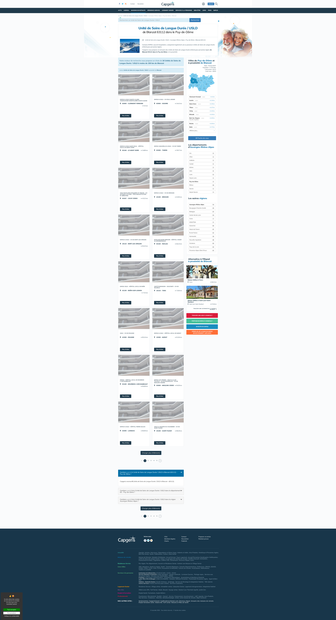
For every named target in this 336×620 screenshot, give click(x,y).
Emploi (215, 10)
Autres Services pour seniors (159, 583)
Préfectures (200, 567)
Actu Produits (193, 552)
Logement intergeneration (193, 586)
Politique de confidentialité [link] (11, 616)
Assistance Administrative (154, 577)
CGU (165, 537)
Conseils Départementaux (187, 567)
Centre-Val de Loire (201, 215)
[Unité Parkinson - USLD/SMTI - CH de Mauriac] (168, 271)
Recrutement (152, 596)
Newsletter (140, 4)
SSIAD (171, 576)
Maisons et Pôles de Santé (179, 602)
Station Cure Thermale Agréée (188, 590)
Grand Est (201, 226)
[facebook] (119, 4)
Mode (160, 590)
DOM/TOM (201, 222)
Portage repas (198, 574)
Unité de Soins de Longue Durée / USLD (151, 559)
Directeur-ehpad (184, 601)
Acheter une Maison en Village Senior (189, 563)
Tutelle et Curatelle (145, 570)
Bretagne (201, 211)
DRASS (207, 567)
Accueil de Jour (171, 557)
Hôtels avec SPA (144, 590)
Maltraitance (205, 568)
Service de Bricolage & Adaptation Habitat (189, 582)
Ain (201, 153)
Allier (201, 157)
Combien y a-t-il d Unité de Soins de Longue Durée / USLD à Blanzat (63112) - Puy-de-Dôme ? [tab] (148, 473)
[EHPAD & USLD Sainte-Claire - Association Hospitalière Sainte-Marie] (134, 84)
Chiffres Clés (165, 560)
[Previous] (141, 460)
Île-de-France (201, 233)
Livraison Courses (187, 574)
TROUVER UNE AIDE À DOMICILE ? (202, 315)
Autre (192, 560)
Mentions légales (169, 539)
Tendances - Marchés (155, 598)
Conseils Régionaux (172, 567)
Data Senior (172, 554)
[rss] (125, 4)
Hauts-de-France (201, 229)
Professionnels (123, 596)
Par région (142, 563)
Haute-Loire (201, 178)
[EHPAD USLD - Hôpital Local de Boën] (134, 271)
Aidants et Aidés (182, 552)
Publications (158, 554)
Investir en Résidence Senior (167, 563)
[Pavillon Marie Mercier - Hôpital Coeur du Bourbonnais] (168, 225)
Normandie (201, 236)
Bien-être (197, 10)
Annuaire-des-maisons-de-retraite (202, 601)
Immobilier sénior (166, 586)
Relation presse (203, 539)
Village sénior (155, 586)
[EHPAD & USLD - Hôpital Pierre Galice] (134, 412)
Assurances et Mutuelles (170, 568)
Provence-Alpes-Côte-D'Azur (201, 250)
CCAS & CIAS (161, 573)
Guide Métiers (160, 593)
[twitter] (122, 4)
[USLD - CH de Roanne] (134, 318)
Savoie (201, 188)
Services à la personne (184, 10)
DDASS (213, 567)
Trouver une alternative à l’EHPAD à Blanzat (205, 309)
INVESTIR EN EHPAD (202, 326)
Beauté (165, 590)
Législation (156, 560)
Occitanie (201, 243)
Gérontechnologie (168, 598)
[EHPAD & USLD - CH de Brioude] (168, 178)
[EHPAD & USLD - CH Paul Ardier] (168, 84)
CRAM (141, 568)
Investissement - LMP (191, 596)
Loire (201, 174)
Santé (152, 554)
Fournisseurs (143, 596)
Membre (204, 4)
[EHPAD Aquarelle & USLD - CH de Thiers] (168, 131)
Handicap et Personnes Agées (208, 552)
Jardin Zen (202, 590)
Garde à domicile (174, 574)
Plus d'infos (125, 115)
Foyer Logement (182, 557)
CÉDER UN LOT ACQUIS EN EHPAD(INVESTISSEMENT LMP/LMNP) (202, 332)
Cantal (201, 164)
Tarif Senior (154, 590)
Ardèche (201, 160)
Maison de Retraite (145, 557)
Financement (178, 596)
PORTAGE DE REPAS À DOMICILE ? (202, 321)
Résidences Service (124, 563)
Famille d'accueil (193, 559)
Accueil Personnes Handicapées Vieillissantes (203, 557)
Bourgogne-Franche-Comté (201, 208)
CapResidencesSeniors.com (169, 601)
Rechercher (195, 20)
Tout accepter (11, 609)
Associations (196, 568)
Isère (201, 171)
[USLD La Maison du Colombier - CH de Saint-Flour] (168, 412)
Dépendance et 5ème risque (167, 552)
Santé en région (155, 567)
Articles (147, 552)
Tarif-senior (167, 602)
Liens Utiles (121, 566)
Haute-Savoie (201, 192)
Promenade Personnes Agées (198, 579)
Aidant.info (158, 602)
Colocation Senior (178, 586)
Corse (201, 218)
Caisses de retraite (185, 568)
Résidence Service (153, 10)
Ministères (145, 567)
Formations (151, 593)
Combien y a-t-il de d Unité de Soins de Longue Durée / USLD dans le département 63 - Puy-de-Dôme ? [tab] (150, 491)
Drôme (201, 167)
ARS (140, 567)
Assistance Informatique (172, 577)
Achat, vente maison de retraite (185, 598)
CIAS (154, 568)
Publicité (184, 541)
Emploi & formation (124, 593)
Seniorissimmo (143, 601)
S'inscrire (211, 4)
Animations (204, 559)
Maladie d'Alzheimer (158, 557)
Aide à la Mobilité (162, 579)
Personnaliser (11, 613)
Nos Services (143, 598)
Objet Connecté (201, 598)
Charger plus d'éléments (151, 453)
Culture (165, 554)
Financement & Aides (146, 560)
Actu (120, 10)
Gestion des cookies (180, 610)
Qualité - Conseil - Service (165, 596)
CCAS (150, 568)
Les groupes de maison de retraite (176, 559)
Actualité (121, 552)
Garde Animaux (161, 582)
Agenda (126, 10)
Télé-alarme (209, 582)
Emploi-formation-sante (146, 602)
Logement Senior (168, 10)
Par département (151, 563)
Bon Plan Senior (144, 554)
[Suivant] (160, 460)
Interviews (153, 552)
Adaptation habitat (209, 586)
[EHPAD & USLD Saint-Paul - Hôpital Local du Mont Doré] (134, 131)
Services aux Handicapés (159, 576)
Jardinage (171, 582)
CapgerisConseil (154, 601)
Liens (204, 10)
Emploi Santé (143, 593)
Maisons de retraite (138, 10)
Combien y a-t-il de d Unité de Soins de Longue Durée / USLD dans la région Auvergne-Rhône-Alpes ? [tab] (148, 500)
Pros (209, 10)
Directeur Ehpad (184, 560)
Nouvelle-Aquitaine (201, 240)
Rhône (201, 185)
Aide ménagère (163, 574)
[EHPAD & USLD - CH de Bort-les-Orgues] (134, 225)
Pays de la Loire (201, 247)
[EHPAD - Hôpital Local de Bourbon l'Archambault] (134, 365)
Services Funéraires (176, 583)
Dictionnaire (174, 560)
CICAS (174, 573)
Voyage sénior (173, 590)
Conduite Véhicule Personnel (178, 579)
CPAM (146, 568)
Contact (132, 4)
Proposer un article (204, 537)
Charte (166, 541)
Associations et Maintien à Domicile (192, 577)
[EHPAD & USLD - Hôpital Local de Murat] (168, 318)
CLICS (159, 568)
